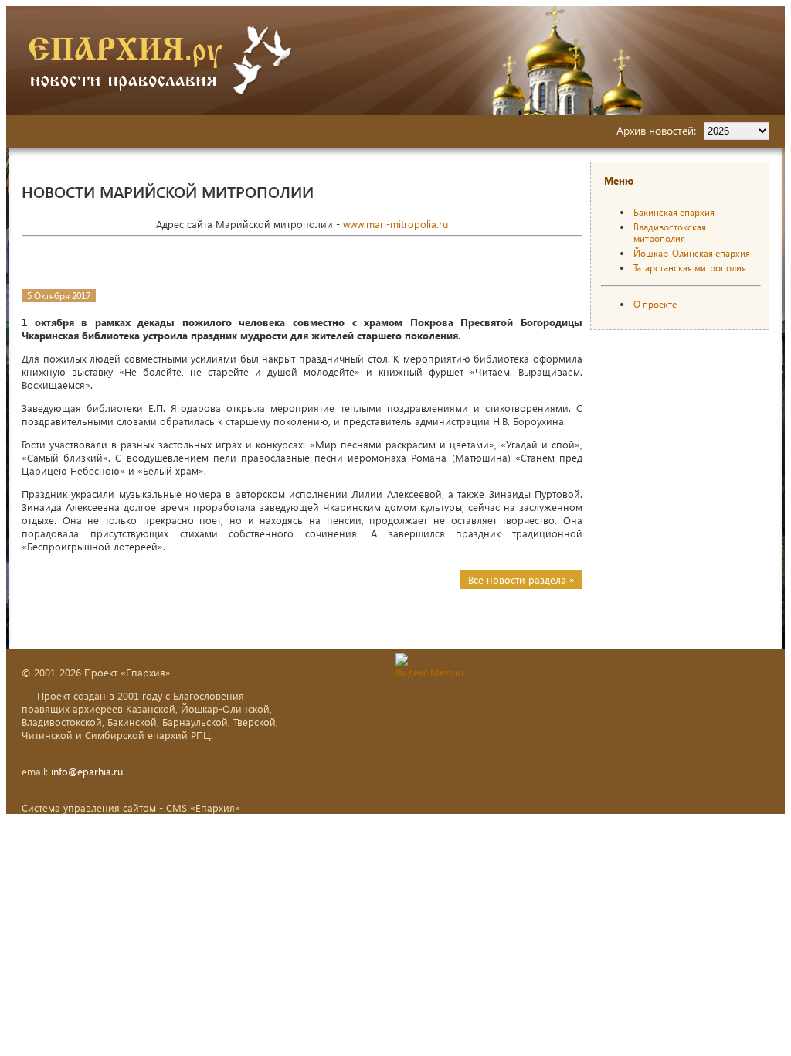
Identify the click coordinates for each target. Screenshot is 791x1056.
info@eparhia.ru (87, 771)
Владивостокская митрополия (669, 232)
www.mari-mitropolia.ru (395, 223)
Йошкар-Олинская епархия (691, 253)
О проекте (655, 304)
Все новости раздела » (521, 579)
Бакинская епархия (674, 212)
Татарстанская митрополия (689, 268)
